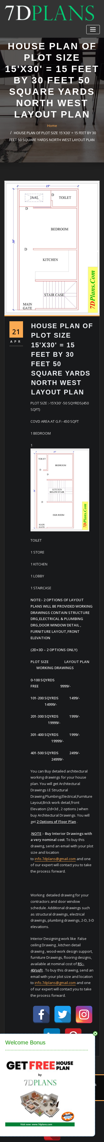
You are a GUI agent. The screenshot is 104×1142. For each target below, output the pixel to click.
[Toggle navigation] (93, 29)
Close (95, 1033)
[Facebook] (41, 1014)
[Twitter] (63, 1014)
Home (52, 125)
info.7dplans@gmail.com (55, 858)
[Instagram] (84, 1014)
